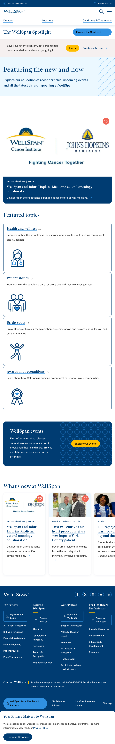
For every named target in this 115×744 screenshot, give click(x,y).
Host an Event (68, 659)
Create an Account (93, 48)
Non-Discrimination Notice (85, 703)
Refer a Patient (97, 635)
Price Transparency (13, 657)
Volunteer (66, 642)
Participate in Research (68, 650)
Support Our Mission (71, 625)
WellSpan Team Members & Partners (24, 703)
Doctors (8, 20)
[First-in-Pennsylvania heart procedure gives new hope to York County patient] (54, 560)
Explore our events (85, 443)
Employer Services (42, 662)
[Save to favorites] (106, 121)
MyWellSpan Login (16, 616)
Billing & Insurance (13, 632)
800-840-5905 (74, 682)
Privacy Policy (40, 728)
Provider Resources (99, 629)
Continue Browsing (18, 737)
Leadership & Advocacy (40, 637)
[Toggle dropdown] (92, 32)
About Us (37, 629)
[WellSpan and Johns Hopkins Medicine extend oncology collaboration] (90, 197)
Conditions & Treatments (97, 20)
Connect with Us (44, 620)
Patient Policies (11, 650)
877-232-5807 (58, 686)
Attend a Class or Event (70, 634)
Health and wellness (16, 181)
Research (94, 652)
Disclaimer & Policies (58, 703)
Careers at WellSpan (101, 620)
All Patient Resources (14, 625)
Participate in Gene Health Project (71, 667)
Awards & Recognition (39, 654)
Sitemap (107, 703)
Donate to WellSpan (72, 616)
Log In (72, 48)
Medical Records (12, 644)
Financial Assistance (14, 638)
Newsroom (38, 646)
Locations (47, 20)
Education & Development (96, 644)
